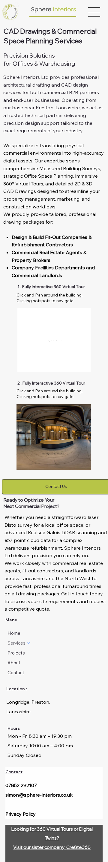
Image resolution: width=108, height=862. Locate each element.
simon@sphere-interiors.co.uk (39, 795)
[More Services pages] (28, 642)
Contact (13, 771)
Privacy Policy (20, 814)
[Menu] (94, 11)
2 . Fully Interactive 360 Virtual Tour (50, 382)
